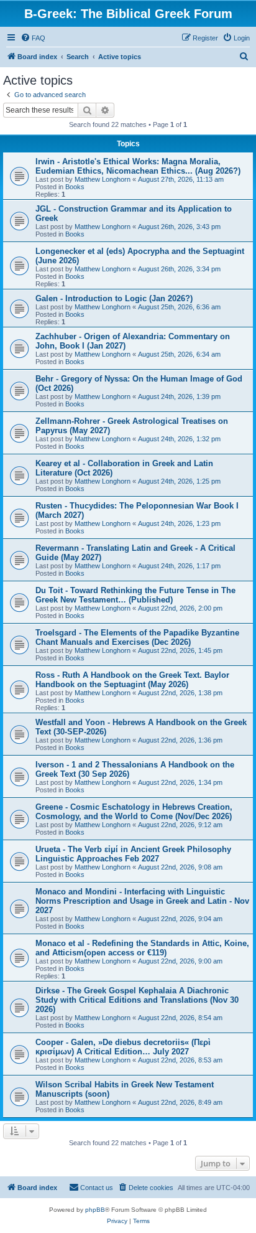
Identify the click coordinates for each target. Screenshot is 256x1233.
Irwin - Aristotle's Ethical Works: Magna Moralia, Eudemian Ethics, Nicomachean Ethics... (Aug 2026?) (137, 166)
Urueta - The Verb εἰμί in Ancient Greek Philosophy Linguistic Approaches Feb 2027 (133, 854)
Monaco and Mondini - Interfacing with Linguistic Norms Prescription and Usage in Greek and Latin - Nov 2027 (142, 901)
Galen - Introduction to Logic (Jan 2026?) (114, 298)
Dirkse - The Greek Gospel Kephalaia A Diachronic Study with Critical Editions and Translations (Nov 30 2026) (137, 1000)
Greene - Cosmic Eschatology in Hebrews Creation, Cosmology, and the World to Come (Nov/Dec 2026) (133, 811)
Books (75, 186)
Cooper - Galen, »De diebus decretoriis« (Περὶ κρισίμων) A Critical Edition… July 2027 (123, 1047)
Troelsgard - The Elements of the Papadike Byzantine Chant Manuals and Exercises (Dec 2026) (137, 637)
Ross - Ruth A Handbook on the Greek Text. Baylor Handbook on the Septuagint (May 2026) (132, 679)
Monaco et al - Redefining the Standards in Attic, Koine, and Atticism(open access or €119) (142, 948)
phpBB (95, 1209)
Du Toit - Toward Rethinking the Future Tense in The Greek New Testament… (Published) (135, 595)
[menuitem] (33, 37)
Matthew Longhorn (102, 179)
